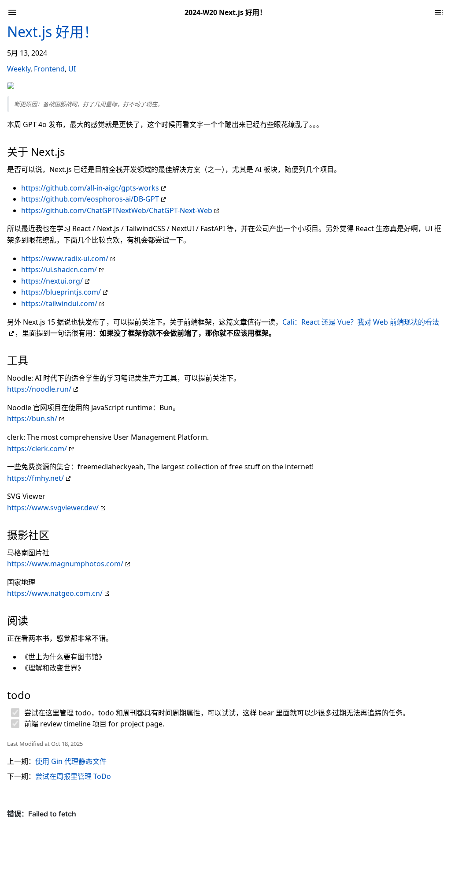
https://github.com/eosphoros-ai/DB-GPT (90, 199)
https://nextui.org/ (52, 281)
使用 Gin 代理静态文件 (71, 761)
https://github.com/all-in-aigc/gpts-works (90, 188)
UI (72, 69)
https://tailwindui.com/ (59, 303)
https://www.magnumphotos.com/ (65, 564)
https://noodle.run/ (39, 389)
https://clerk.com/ (37, 448)
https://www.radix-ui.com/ (64, 258)
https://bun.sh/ (32, 418)
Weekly (18, 69)
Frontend (49, 69)
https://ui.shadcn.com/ (59, 269)
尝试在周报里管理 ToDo (73, 776)
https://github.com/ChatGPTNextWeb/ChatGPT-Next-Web (116, 210)
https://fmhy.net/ (35, 478)
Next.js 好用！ (52, 31)
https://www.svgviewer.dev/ (53, 508)
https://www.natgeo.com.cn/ (55, 593)
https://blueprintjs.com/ (61, 292)
